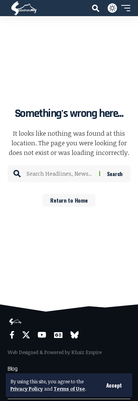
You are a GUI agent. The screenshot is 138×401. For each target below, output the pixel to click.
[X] (26, 335)
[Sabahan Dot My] (24, 8)
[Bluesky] (74, 335)
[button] (114, 385)
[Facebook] (12, 335)
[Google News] (58, 335)
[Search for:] (60, 173)
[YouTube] (42, 335)
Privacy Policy (26, 388)
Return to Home (68, 200)
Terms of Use (69, 388)
